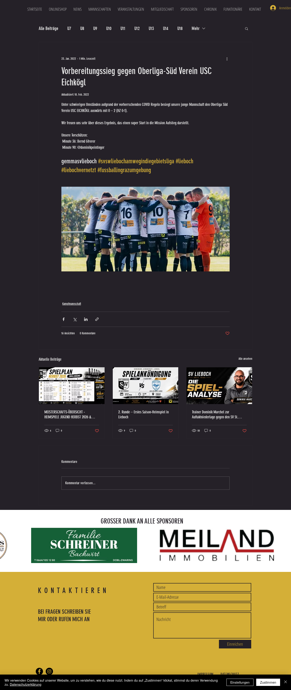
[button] (99, 9)
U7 (69, 28)
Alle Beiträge (48, 28)
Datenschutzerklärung (25, 684)
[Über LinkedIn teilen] (86, 319)
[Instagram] (49, 671)
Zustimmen (268, 682)
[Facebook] (39, 671)
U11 (122, 28)
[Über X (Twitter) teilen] (75, 319)
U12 (137, 28)
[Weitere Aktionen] (227, 58)
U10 (108, 28)
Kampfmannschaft (71, 304)
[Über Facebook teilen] (63, 319)
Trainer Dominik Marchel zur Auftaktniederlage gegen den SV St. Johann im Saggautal (215, 414)
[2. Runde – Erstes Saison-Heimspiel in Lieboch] (145, 385)
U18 (180, 28)
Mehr (196, 28)
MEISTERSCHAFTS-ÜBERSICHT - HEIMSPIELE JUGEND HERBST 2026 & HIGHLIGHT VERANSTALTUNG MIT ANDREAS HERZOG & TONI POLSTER (67, 414)
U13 (151, 28)
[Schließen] (285, 682)
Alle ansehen (245, 359)
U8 (82, 28)
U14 (165, 28)
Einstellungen (240, 682)
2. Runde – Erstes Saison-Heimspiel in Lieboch (143, 414)
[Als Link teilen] (97, 319)
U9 (95, 28)
